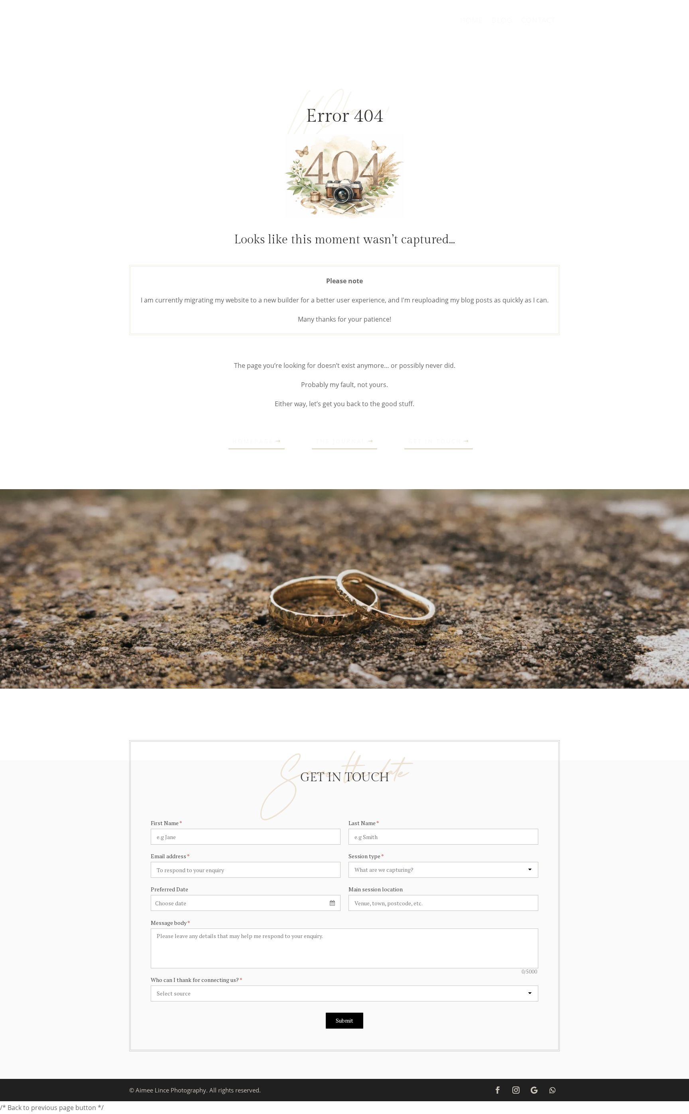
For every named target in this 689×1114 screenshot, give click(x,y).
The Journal (341, 441)
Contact (538, 21)
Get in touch (435, 441)
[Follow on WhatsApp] (552, 1090)
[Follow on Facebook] (497, 1090)
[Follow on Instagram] (516, 1090)
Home (471, 21)
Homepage (253, 441)
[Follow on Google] (534, 1090)
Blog (502, 21)
